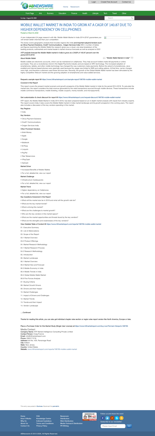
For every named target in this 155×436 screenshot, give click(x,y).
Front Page (30, 13)
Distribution (64, 418)
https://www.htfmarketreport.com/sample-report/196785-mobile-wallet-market (72, 79)
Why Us (24, 421)
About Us (24, 423)
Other (124, 13)
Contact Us (126, 2)
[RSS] (121, 418)
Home (65, 7)
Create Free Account (109, 2)
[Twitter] (107, 418)
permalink (56, 406)
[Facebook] (103, 418)
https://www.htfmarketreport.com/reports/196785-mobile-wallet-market (73, 224)
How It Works (26, 418)
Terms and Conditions (45, 423)
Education (62, 13)
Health (84, 13)
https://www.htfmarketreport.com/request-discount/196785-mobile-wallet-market (89, 97)
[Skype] (117, 418)
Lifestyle (95, 13)
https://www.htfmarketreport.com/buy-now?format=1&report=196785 (101, 326)
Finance (74, 13)
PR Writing (64, 426)
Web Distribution (66, 421)
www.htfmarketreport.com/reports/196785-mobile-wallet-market (52, 349)
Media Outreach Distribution (71, 423)
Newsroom (74, 7)
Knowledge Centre (43, 418)
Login (94, 2)
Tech (105, 13)
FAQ (38, 416)
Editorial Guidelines (43, 421)
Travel (114, 13)
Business (50, 13)
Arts (40, 13)
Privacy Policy (41, 426)
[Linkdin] (112, 418)
